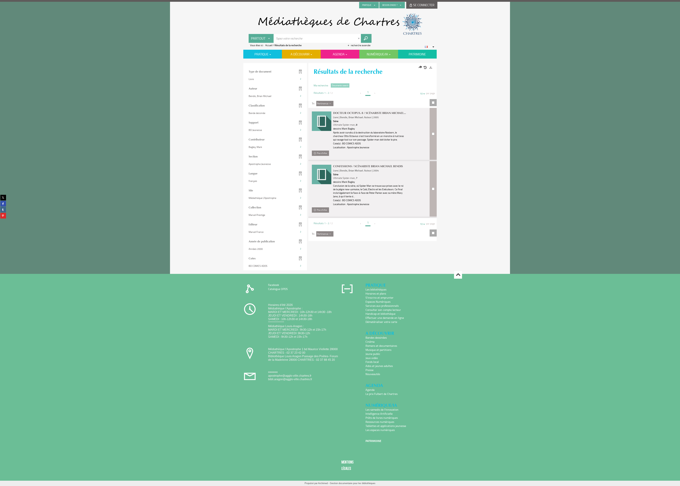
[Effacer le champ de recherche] (359, 38)
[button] (275, 79)
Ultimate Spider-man (344, 124)
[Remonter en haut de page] (458, 275)
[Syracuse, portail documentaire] (340, 24)
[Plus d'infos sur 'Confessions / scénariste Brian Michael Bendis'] (321, 174)
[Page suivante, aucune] (375, 93)
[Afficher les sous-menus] (374, 5)
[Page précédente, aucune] (361, 93)
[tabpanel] (340, 167)
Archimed (323, 483)
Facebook (273, 285)
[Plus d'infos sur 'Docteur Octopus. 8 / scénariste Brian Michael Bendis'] (321, 121)
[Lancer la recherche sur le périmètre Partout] (366, 38)
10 (421, 93)
